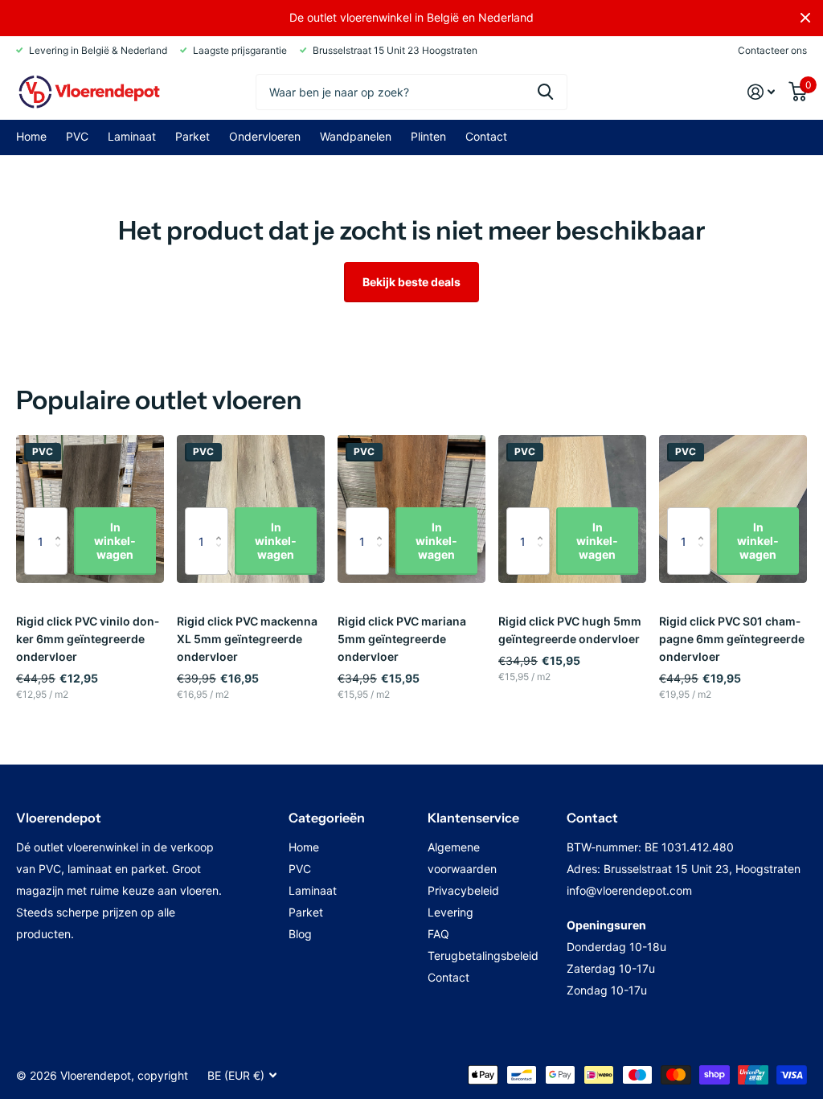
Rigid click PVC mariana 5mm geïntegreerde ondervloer (402, 638)
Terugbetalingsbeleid (483, 955)
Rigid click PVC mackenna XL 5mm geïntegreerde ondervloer (247, 638)
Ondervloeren (265, 136)
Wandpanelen (355, 136)
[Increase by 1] (61, 520)
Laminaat (132, 136)
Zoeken (545, 92)
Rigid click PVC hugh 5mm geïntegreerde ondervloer (569, 630)
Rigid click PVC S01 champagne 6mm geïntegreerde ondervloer (732, 638)
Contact (486, 136)
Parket (192, 136)
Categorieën (327, 818)
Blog (300, 934)
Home (31, 136)
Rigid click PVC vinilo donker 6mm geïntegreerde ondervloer (87, 638)
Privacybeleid (463, 890)
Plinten (428, 136)
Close (805, 17)
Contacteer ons (772, 50)
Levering (450, 912)
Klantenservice (473, 818)
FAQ (438, 934)
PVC (77, 136)
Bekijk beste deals (411, 282)
